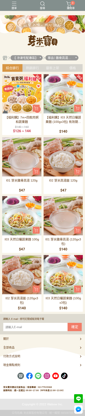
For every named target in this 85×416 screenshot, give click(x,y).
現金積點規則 (11, 364)
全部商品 (9, 347)
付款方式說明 (11, 356)
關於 (6, 338)
